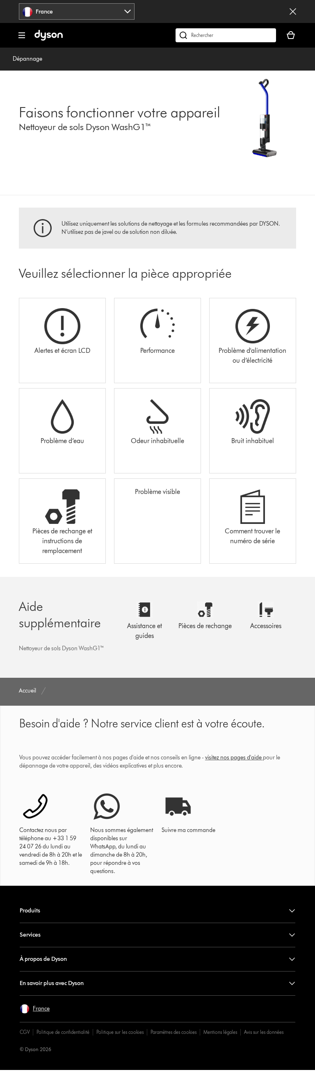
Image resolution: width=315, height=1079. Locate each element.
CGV (25, 1032)
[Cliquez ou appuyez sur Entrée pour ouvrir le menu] (21, 35)
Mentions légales (220, 1032)
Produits (30, 910)
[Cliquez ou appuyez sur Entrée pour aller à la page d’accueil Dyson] (48, 38)
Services (30, 934)
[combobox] (77, 11)
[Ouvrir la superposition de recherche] (226, 35)
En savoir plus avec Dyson (52, 983)
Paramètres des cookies (173, 1032)
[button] (35, 1009)
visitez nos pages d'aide (233, 757)
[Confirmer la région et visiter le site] (293, 11)
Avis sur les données (263, 1032)
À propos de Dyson (43, 959)
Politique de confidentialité (63, 1032)
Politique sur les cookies (120, 1032)
